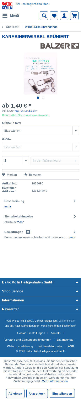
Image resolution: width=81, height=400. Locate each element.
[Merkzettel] (54, 15)
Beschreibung (14, 201)
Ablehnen (15, 393)
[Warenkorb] (74, 15)
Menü (14, 16)
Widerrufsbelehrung (20, 346)
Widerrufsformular (50, 346)
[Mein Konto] (64, 15)
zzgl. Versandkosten (26, 111)
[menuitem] (10, 15)
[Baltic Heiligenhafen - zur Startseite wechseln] (7, 5)
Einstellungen (62, 393)
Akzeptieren (37, 393)
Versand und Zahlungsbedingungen (27, 339)
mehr (7, 206)
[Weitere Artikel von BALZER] (59, 47)
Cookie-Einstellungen (31, 333)
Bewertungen (13, 232)
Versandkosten (67, 320)
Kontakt (55, 333)
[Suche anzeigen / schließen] (44, 15)
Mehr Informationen (55, 381)
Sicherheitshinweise (18, 216)
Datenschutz (65, 339)
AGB (71, 346)
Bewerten (35, 174)
